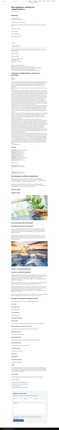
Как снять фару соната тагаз (17, 385)
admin (14, 11)
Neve (4, 428)
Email (25, 398)
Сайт (36, 398)
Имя (14, 398)
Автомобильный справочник (33, 2)
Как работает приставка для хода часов (19, 382)
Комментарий (15, 402)
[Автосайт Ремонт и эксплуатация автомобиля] (7, 2)
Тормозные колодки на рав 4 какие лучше (20, 387)
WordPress (12, 428)
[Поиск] (26, 2)
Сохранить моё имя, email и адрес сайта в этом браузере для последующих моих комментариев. (27, 418)
